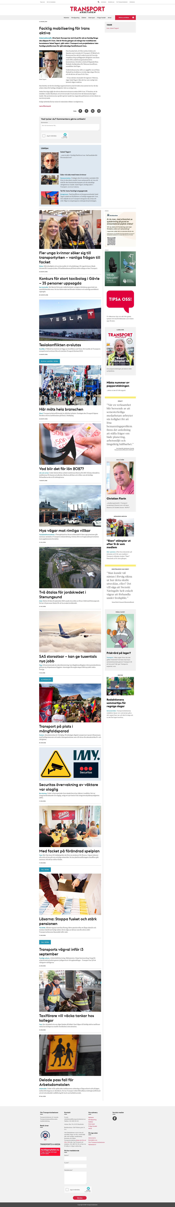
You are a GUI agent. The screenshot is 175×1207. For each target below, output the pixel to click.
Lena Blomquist (45, 106)
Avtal (109, 17)
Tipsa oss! (42, 2)
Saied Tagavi (65, 152)
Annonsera (103, 2)
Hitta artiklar (124, 17)
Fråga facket (101, 17)
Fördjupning (75, 17)
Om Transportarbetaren (122, 2)
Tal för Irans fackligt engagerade (73, 191)
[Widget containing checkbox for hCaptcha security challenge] (55, 135)
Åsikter (84, 17)
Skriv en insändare (51, 2)
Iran (108, 28)
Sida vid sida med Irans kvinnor (73, 174)
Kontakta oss (111, 2)
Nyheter (66, 17)
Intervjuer (91, 17)
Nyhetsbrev (132, 2)
